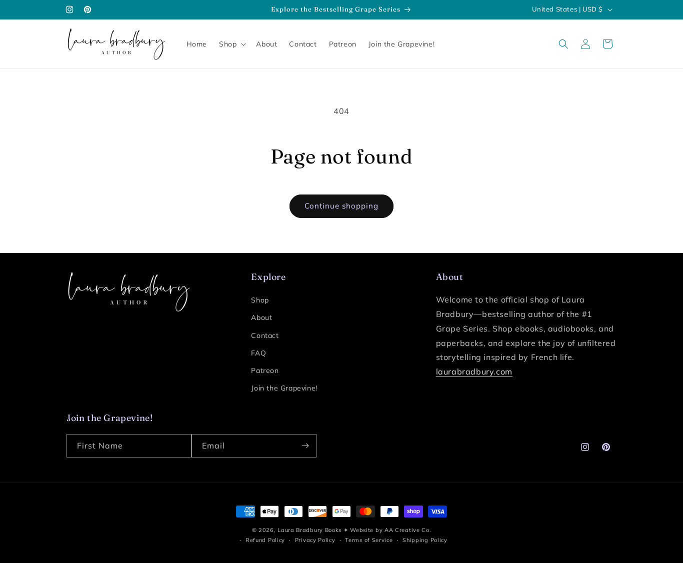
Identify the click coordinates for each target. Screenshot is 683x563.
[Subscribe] (305, 446)
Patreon (264, 370)
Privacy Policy (315, 540)
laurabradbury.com (474, 371)
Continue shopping (341, 205)
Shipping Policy (425, 540)
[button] (231, 44)
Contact (264, 335)
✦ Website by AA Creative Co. (388, 530)
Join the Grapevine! (284, 388)
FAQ (258, 353)
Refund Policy (265, 540)
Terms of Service (368, 540)
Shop (259, 300)
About (261, 317)
